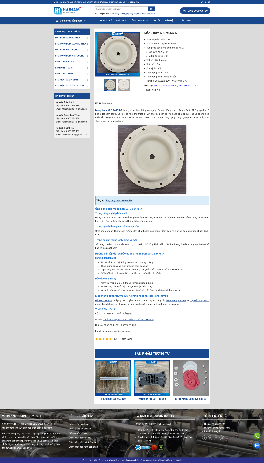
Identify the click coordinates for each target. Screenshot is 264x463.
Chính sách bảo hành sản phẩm (83, 446)
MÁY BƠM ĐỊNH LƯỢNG (66, 50)
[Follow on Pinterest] (204, 2)
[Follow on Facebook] (197, 2)
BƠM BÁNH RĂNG (64, 68)
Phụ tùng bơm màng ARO (119, 200)
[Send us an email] (208, 2)
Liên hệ (169, 20)
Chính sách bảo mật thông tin (82, 442)
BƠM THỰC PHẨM (64, 73)
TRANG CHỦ (106, 20)
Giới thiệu (121, 20)
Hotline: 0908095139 (195, 10)
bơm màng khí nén (117, 14)
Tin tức (156, 20)
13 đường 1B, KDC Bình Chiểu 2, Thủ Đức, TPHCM (128, 319)
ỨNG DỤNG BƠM (140, 20)
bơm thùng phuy (148, 14)
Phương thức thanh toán (80, 428)
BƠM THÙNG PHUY (64, 61)
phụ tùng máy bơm (133, 14)
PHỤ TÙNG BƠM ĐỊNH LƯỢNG (69, 56)
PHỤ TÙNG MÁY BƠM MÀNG (186, 86)
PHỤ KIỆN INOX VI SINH (66, 80)
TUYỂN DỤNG (184, 20)
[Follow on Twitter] (201, 2)
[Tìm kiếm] (151, 9)
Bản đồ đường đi (212, 431)
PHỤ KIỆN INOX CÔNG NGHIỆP (70, 85)
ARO (158, 90)
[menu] (87, 38)
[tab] (104, 103)
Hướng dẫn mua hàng (79, 424)
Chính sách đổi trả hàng (80, 437)
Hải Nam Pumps (103, 300)
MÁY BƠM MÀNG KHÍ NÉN (67, 38)
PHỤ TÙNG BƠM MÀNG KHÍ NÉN (70, 44)
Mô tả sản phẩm (103, 103)
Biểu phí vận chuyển (78, 433)
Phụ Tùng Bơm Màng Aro (164, 86)
